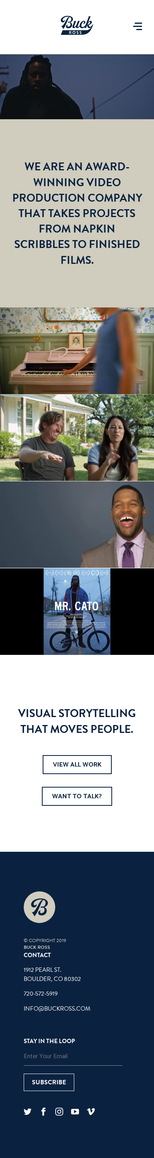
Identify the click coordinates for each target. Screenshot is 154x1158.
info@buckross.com (57, 1008)
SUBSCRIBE (49, 1082)
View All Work (77, 764)
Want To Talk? (77, 796)
